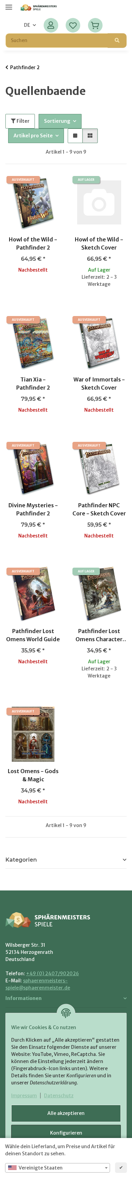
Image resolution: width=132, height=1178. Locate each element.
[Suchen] (117, 40)
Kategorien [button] (21, 860)
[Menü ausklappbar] (8, 4)
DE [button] (27, 25)
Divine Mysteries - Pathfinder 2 (33, 509)
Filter (22, 121)
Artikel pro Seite (33, 136)
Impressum (24, 1096)
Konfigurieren (66, 1133)
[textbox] (57, 1167)
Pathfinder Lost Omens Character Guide (99, 635)
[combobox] (57, 1168)
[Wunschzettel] (73, 25)
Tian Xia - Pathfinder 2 (33, 383)
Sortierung (57, 121)
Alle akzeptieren (66, 1113)
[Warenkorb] (95, 25)
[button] (51, 25)
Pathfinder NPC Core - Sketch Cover (99, 509)
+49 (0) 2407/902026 (52, 973)
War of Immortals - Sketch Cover (99, 383)
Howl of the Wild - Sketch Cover (99, 243)
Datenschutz (58, 1096)
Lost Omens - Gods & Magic (33, 775)
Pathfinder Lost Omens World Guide (33, 635)
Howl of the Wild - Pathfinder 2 (33, 243)
